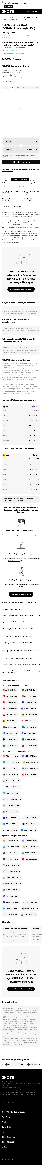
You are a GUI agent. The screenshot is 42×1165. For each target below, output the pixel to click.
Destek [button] (4, 1132)
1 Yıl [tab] (31, 87)
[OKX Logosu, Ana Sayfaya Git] (8, 11)
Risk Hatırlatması (21, 1040)
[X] (2, 1159)
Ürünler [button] (4, 1122)
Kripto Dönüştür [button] (8, 1142)
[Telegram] (6, 1159)
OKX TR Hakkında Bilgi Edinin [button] (13, 1112)
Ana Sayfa (4, 18)
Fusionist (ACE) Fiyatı (17, 206)
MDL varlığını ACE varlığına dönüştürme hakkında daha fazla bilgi (18, 499)
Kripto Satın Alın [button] (8, 1137)
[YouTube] (13, 1159)
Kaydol (33, 11)
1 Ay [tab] (24, 87)
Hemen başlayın (9, 940)
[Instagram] (9, 1159)
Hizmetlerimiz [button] (7, 1127)
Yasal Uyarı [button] (6, 1117)
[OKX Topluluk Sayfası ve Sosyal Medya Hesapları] (16, 1159)
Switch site (8, 6)
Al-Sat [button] (4, 1147)
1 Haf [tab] (17, 87)
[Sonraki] (39, 1064)
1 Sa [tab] (5, 87)
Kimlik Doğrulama (14, 561)
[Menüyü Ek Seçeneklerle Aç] (39, 11)
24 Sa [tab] (11, 87)
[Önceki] (3, 1064)
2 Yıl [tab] (37, 87)
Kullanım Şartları (8, 1040)
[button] (28, 11)
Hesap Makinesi (13, 18)
